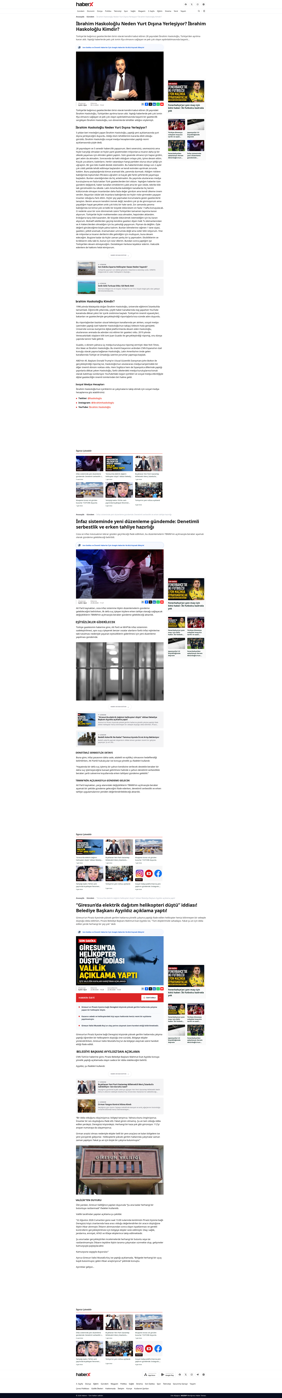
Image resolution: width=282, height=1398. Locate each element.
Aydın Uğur (82, 105)
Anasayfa (80, 17)
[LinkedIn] (203, 4)
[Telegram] (197, 1374)
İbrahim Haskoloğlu (100, 407)
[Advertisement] (120, 430)
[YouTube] (162, 104)
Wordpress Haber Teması (196, 1395)
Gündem (90, 17)
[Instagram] (197, 4)
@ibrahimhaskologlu (102, 402)
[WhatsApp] (158, 104)
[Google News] (142, 104)
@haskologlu (95, 398)
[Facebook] (185, 4)
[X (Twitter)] (191, 4)
